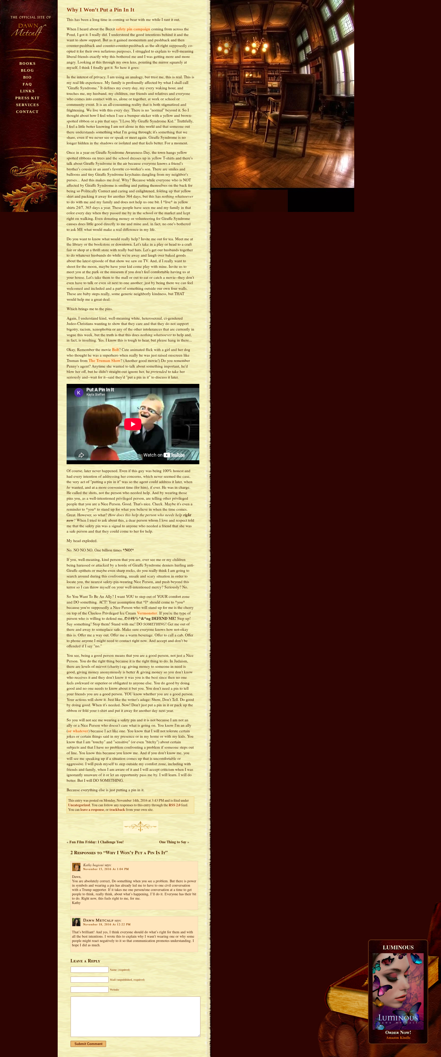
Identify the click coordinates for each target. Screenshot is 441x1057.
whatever (80, 731)
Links (27, 91)
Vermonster (147, 613)
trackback (117, 809)
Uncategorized (79, 805)
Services (27, 105)
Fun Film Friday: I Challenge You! (96, 842)
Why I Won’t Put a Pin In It (100, 9)
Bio (27, 77)
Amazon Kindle (398, 1037)
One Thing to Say (172, 842)
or (70, 731)
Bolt (115, 349)
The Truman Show (104, 360)
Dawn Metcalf (98, 920)
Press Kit (27, 98)
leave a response (92, 809)
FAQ (27, 84)
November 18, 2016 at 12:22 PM (107, 924)
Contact (27, 111)
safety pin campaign (133, 29)
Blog (27, 70)
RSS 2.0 (174, 805)
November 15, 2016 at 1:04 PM (106, 869)
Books (27, 63)
